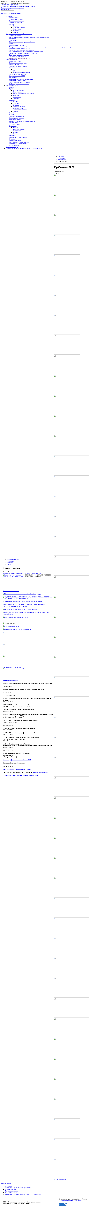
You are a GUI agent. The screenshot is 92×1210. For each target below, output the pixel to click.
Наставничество (14, 145)
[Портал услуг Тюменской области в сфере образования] (20, 609)
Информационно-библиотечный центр (21, 79)
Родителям (16, 105)
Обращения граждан (15, 22)
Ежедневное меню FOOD (17, 76)
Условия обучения (11, 59)
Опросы (15, 32)
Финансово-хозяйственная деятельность (21, 50)
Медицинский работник (16, 116)
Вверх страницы (6, 1183)
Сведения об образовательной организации (19, 34)
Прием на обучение (15, 61)
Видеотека (16, 30)
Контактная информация (16, 21)
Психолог (12, 100)
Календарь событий (19, 27)
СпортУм (12, 113)
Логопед (11, 114)
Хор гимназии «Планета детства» (19, 142)
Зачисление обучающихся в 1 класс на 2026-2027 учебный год (22, 573)
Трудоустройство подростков (18, 137)
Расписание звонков (15, 64)
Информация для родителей (17, 80)
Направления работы (12, 85)
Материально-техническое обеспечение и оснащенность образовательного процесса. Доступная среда (40, 47)
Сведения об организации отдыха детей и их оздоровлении (24, 148)
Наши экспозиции (18, 90)
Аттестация (12, 68)
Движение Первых (15, 119)
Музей (11, 89)
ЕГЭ (14, 69)
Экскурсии (16, 95)
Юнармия (12, 135)
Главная (60, 155)
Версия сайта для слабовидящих (11, 13)
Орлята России (13, 87)
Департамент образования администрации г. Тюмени (18, 6)
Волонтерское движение (16, 118)
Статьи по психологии (20, 110)
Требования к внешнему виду (18, 63)
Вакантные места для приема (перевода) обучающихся (26, 51)
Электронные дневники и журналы (12, 8)
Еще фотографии (61, 1179)
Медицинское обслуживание (18, 66)
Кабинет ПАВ (13, 122)
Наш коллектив (14, 17)
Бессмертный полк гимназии (18, 143)
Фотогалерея (17, 29)
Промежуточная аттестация (21, 72)
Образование (13, 40)
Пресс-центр (13, 24)
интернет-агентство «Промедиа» (71, 1200)
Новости (15, 26)
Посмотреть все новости (11, 591)
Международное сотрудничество (19, 55)
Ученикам (16, 101)
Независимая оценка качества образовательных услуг (20, 775)
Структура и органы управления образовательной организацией (29, 37)
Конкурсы (16, 98)
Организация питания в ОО (17, 56)
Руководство (13, 43)
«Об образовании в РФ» (40, 772)
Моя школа (5, 9)
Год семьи (12, 139)
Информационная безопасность (19, 84)
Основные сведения (15, 35)
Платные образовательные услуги (19, 48)
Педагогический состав (16, 45)
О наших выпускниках (16, 19)
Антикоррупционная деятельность (19, 82)
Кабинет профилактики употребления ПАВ (17, 760)
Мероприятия (17, 97)
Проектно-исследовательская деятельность (22, 121)
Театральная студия (15, 140)
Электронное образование (9, 4)
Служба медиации (14, 124)
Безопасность (13, 77)
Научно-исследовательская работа (23, 93)
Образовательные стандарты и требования (22, 42)
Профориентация (18, 108)
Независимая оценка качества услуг (20, 58)
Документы (12, 38)
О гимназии (9, 16)
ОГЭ (14, 71)
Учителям (16, 103)
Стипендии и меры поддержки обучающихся (23, 53)
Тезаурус (15, 111)
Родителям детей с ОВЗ (20, 106)
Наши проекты (17, 92)
